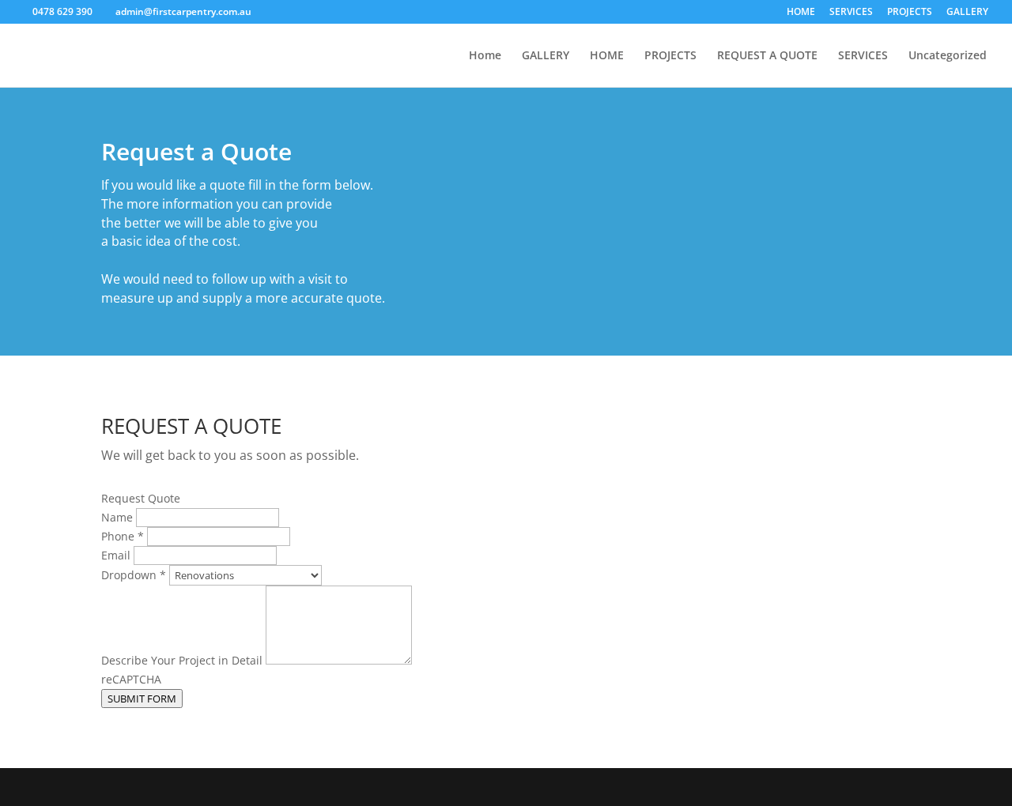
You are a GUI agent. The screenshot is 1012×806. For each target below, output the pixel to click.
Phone (122, 536)
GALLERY (967, 12)
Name (118, 517)
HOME (801, 12)
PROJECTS (909, 12)
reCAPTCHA (131, 679)
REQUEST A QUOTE (767, 56)
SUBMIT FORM (142, 698)
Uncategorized (947, 56)
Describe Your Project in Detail (183, 660)
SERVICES (851, 12)
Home (485, 56)
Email (117, 555)
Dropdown (133, 574)
